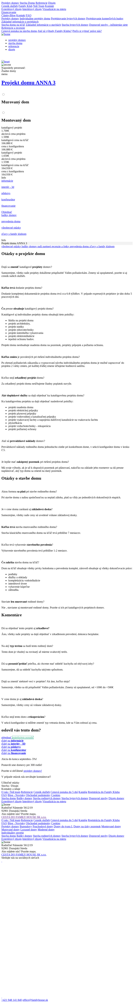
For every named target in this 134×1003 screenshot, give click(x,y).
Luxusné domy (28, 829)
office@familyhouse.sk (35, 999)
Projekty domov (10, 2)
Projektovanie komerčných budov (104, 18)
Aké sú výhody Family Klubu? (55, 31)
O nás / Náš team (10, 792)
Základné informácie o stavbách (43, 24)
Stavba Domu (27, 2)
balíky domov (30, 246)
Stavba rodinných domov (47, 798)
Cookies (55, 795)
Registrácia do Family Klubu (104, 792)
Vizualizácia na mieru (54, 801)
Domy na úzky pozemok (87, 826)
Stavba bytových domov (75, 24)
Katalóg (83, 792)
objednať (6, 737)
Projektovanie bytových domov (68, 18)
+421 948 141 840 (11, 999)
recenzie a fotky (61, 246)
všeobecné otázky (11, 246)
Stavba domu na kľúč (13, 24)
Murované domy (10, 829)
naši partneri (45, 246)
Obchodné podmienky (38, 795)
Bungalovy (26, 826)
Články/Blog (8, 15)
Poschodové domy (43, 826)
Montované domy (111, 826)
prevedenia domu (80, 246)
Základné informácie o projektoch (20, 21)
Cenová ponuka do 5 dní (64, 792)
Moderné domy (46, 829)
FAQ (28, 15)
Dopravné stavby (98, 798)
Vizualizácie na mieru (54, 9)
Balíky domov (24, 798)
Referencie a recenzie (13, 27)
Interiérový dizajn (32, 9)
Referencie (41, 2)
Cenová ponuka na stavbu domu (19, 31)
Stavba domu (8, 798)
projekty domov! (33, 770)
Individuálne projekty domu (35, 18)
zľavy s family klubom (102, 246)
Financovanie (8, 12)
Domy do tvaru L (63, 826)
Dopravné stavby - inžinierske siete (108, 24)
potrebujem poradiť (23, 737)
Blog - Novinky (16, 795)
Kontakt (49, 6)
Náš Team (38, 6)
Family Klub (25, 6)
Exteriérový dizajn (11, 9)
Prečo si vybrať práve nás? (87, 31)
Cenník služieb (9, 6)
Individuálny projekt (12, 832)
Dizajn (51, 2)
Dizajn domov (116, 798)
